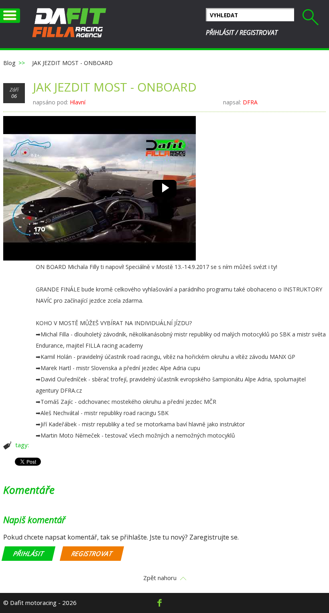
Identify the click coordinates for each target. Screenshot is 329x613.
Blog (9, 63)
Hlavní (77, 102)
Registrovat (259, 32)
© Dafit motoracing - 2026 (40, 603)
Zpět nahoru (160, 578)
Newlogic (69, 24)
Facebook (159, 603)
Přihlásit (220, 32)
